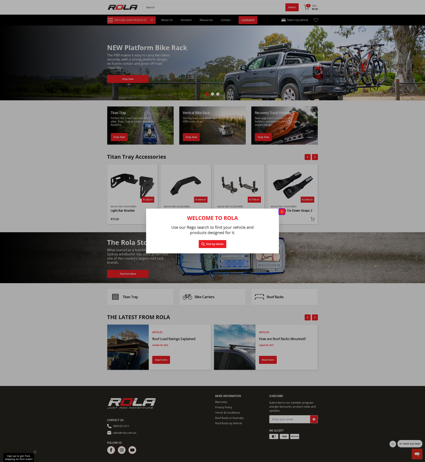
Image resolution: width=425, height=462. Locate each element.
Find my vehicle (214, 244)
